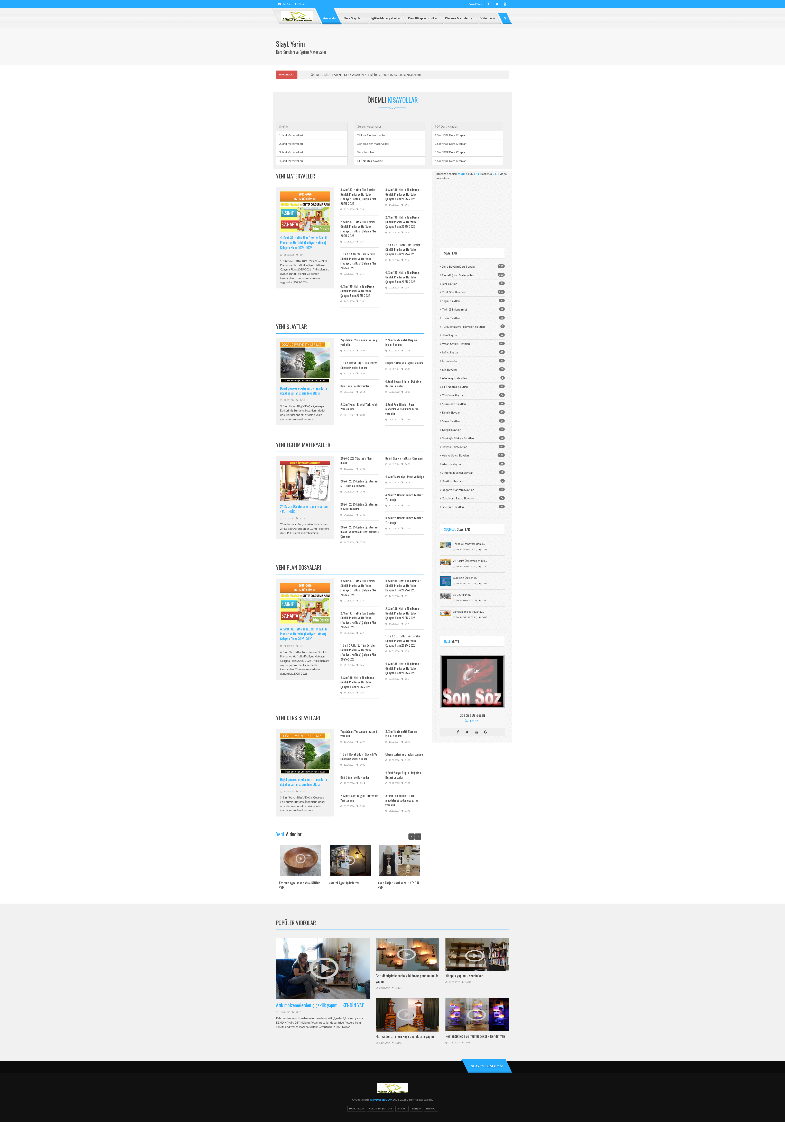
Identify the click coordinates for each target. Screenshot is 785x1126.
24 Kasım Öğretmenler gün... (470, 560)
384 (301, 254)
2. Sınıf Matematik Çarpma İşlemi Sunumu (401, 342)
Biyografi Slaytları (453, 507)
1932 (362, 373)
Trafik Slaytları (451, 318)
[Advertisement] (472, 212)
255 (407, 287)
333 (362, 209)
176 (407, 260)
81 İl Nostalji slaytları (455, 386)
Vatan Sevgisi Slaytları (456, 343)
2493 (362, 491)
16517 (468, 982)
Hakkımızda (356, 1108)
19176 (398, 987)
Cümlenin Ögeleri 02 (465, 577)
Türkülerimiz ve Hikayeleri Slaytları (463, 326)
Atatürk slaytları (452, 464)
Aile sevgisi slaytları (454, 378)
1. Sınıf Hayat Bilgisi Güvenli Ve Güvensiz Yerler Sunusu (358, 365)
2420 (302, 400)
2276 (407, 350)
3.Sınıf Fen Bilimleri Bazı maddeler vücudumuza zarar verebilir (401, 409)
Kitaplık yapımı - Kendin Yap (464, 975)
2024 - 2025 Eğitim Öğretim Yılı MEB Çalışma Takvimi (359, 483)
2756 (362, 514)
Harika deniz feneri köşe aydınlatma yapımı (405, 1036)
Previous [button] (411, 836)
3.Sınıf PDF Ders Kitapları (451, 152)
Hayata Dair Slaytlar (454, 447)
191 (407, 204)
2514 (362, 391)
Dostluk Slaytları (452, 481)
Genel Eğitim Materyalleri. (458, 275)
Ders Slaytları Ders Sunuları (459, 266)
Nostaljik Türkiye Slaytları (458, 438)
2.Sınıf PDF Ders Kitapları (451, 143)
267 (362, 241)
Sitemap (431, 1108)
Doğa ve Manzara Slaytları (458, 489)
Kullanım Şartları (380, 1108)
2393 (407, 419)
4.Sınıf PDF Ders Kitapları (451, 161)
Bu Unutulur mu (462, 594)
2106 (407, 528)
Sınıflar (283, 126)
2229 (484, 549)
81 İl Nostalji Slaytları (370, 161)
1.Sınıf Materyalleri (291, 135)
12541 (398, 1042)
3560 (484, 600)
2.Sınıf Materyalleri (291, 143)
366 (362, 273)
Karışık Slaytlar (451, 429)
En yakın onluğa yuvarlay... (468, 611)
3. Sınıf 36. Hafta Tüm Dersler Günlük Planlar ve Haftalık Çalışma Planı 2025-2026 (403, 194)
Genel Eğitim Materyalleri (373, 143)
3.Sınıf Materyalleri (291, 152)
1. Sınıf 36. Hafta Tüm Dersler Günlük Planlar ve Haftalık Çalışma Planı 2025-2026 (402, 249)
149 (407, 232)
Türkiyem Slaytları (453, 395)
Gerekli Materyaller (369, 126)
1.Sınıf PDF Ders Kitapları (451, 135)
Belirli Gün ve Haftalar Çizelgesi (404, 458)
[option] (300, 869)
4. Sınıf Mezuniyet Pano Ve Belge (404, 476)
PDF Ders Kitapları (446, 126)
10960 (468, 1042)
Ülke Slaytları (450, 335)
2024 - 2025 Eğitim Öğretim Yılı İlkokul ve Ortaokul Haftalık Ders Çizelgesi (359, 531)
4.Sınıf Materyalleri (291, 161)
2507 (407, 369)
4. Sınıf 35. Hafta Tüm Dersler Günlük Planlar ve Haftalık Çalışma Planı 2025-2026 (403, 277)
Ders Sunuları (365, 152)
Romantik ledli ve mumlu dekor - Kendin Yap (475, 1036)
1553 (302, 518)
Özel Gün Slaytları (453, 292)
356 (362, 301)
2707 (362, 542)
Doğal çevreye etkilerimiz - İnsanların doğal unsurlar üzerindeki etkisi (303, 391)
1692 (407, 464)
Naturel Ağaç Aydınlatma (344, 882)
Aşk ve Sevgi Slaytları (455, 455)
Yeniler (303, 4)
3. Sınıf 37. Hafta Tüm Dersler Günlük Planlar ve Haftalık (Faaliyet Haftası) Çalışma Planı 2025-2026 (358, 196)
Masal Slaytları (451, 421)
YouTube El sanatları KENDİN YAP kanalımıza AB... (340, 74)
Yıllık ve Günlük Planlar (371, 135)
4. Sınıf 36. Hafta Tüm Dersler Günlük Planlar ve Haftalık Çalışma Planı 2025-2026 (358, 291)
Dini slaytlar (449, 283)
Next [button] (418, 836)
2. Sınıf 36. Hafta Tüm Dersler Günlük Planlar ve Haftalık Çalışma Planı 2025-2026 (403, 222)
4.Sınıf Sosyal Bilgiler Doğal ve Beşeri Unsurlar (403, 383)
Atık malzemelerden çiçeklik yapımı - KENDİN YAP (320, 1005)
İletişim (416, 1108)
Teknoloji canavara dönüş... (469, 543)
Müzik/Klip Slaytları (454, 404)
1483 (362, 468)
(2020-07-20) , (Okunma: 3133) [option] (360, 74)
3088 (484, 617)
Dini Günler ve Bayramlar (354, 386)
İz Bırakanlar (449, 361)
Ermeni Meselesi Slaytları (457, 472)
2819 (407, 482)
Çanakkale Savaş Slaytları (458, 498)
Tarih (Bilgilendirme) (454, 309)
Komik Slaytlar (451, 412)
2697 (362, 350)
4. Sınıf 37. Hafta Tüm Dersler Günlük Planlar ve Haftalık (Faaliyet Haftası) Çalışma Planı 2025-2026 (303, 242)
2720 (484, 566)
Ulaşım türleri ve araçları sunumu (404, 363)
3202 (407, 391)
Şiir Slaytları (449, 369)
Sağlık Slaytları (451, 301)
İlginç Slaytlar (450, 352)
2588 (484, 583)
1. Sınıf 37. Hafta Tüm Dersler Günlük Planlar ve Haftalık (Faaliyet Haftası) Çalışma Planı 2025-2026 (358, 261)
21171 (299, 1012)
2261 (407, 505)
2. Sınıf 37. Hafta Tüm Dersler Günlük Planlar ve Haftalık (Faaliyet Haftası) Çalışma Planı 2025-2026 (358, 229)
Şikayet (402, 1108)
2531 (362, 415)
